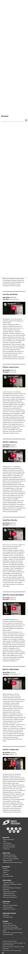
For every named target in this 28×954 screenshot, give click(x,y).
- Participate (5, 870)
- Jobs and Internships (8, 847)
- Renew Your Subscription (9, 905)
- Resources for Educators (9, 897)
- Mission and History (8, 839)
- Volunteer (5, 874)
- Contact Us (5, 848)
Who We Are (5, 837)
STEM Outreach (6, 880)
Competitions (6, 853)
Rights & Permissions (7, 950)
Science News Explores (9, 913)
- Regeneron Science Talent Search (12, 862)
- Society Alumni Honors (9, 925)
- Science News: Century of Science (12, 932)
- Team (4, 841)
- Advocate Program (8, 882)
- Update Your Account (8, 909)
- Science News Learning (9, 891)
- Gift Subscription (7, 907)
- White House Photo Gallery (10, 927)
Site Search (4, 116)
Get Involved (6, 867)
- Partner (4, 872)
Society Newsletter (7, 876)
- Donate (4, 868)
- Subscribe (5, 903)
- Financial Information (8, 845)
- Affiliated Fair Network (9, 855)
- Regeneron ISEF (7, 860)
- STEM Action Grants (8, 893)
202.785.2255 (10, 944)
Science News (6, 901)
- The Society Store (7, 934)
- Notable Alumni (7, 923)
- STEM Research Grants (9, 895)
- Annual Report (6, 843)
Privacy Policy (17, 950)
